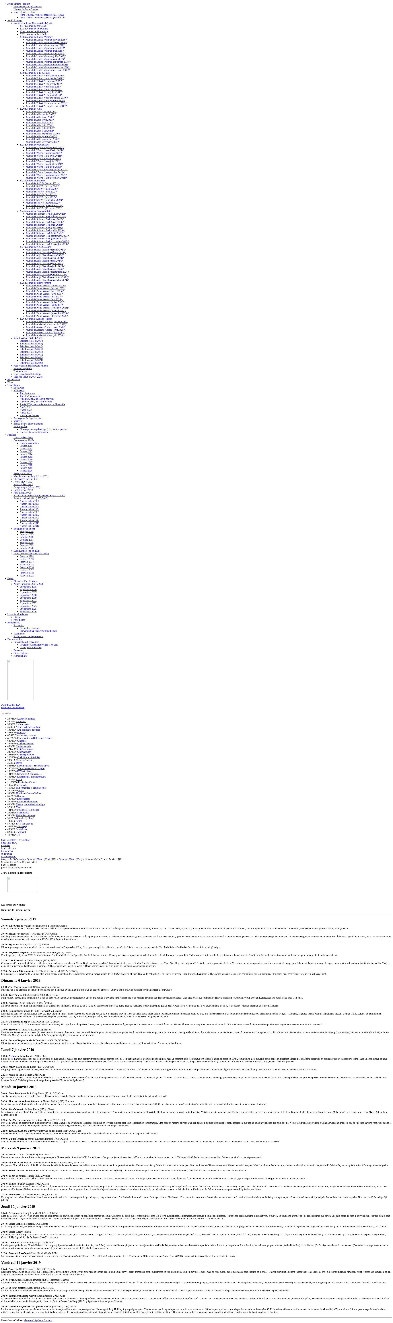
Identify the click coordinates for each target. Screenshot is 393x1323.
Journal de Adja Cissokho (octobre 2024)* (46, 274)
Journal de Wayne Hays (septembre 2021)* (47, 169)
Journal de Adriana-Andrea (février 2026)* (46, 324)
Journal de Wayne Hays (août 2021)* (44, 166)
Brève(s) (21, 732)
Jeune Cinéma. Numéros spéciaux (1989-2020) (42, 17)
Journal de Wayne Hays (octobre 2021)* (45, 172)
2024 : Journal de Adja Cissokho (35, 247)
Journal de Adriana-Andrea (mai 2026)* (45, 332)
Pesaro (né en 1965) (23, 484)
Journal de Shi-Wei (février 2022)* (42, 186)
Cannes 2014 (26, 454)
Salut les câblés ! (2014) (31, 340)
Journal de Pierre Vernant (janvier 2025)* (46, 285)
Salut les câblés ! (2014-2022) (28, 338)
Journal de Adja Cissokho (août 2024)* (45, 269)
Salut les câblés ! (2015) (31, 343)
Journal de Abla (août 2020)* (40, 131)
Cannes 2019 (26, 468)
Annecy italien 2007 (29, 515)
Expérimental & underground (31, 776)
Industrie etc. (13, 622)
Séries (19, 821)
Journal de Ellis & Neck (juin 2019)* (44, 89)
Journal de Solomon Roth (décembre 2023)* (47, 244)
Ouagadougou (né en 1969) (27, 487)
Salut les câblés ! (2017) (31, 349)
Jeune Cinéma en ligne (24, 12)
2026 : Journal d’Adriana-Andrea (36, 318)
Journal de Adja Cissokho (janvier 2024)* (46, 249)
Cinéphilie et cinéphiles (28, 757)
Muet (18, 807)
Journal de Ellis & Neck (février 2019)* (45, 78)
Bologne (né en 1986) (24, 528)
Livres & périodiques (17, 614)
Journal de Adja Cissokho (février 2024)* (46, 252)
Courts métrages (24, 760)
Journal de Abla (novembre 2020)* (43, 139)
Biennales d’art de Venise (26, 581)
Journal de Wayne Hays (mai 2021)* (43, 158)
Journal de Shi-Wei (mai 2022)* (41, 194)
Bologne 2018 (26, 542)
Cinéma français (26, 749)
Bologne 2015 (26, 534)
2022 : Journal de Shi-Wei (32, 180)
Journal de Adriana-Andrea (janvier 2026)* (47, 321)
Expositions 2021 (28, 600)
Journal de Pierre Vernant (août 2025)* (44, 305)
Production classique (30, 628)
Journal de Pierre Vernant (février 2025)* (45, 288)
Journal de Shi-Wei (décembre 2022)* (44, 208)
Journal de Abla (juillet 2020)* (40, 128)
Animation (21, 721)
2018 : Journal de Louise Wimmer (36, 37)
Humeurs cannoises (29, 443)
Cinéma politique (25, 754)
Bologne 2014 (26, 531)
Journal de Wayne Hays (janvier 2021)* (45, 147)
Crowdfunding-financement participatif (38, 631)
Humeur (21, 796)
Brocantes (18, 650)
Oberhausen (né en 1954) (26, 479)
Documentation (14, 639)
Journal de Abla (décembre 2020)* (42, 142)
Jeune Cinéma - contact (18, 3)
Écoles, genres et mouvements (28, 423)
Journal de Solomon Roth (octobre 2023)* (46, 238)
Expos (10, 578)
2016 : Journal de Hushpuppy (34, 31)
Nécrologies (23, 812)
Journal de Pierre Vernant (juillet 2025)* (45, 302)
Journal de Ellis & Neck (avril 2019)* (44, 84)
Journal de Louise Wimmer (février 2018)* (46, 42)
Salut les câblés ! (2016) (31, 346)
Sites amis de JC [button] (9, 842)
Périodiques (19, 620)
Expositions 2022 (28, 603)
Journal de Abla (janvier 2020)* (41, 111)
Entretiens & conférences (29, 774)
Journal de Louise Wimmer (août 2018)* (45, 59)
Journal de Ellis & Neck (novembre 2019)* (47, 103)
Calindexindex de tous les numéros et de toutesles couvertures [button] (9, 851)
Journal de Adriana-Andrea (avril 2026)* (45, 329)
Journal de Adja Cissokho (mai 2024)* (44, 260)
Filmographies (20, 655)
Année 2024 (26, 412)
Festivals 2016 (27, 567)
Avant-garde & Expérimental (27, 418)
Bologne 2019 (26, 545)
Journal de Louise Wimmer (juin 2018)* (45, 53)
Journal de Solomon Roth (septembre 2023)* (47, 236)
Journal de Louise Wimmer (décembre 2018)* (48, 70)
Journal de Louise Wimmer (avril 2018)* (45, 48)
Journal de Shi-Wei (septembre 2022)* (44, 200)
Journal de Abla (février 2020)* (41, 114)
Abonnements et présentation (28, 6)
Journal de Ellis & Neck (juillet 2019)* (44, 92)
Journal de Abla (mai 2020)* (39, 122)
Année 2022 (26, 410)
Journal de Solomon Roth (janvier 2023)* (46, 213)
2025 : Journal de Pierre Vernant (35, 282)
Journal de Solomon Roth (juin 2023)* (44, 227)
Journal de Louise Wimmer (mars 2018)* (45, 45)
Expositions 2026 (28, 611)
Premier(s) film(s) (25, 818)
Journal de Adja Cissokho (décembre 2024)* (47, 280)
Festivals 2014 (27, 562)
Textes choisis (20, 371)
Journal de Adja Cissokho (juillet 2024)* (45, 266)
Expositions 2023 (28, 606)
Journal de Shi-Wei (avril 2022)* (41, 191)
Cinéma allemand (25, 743)
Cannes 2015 (26, 457)
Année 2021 (26, 407)
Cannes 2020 (26, 470)
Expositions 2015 (28, 586)
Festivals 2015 (27, 564)
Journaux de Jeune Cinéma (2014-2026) (33, 23)
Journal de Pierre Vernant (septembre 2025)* (47, 307)
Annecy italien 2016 (29, 526)
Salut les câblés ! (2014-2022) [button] (15, 840)
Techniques (19, 633)
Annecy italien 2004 (29, 509)
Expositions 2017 (28, 592)
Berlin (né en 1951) (23, 473)
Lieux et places (21, 653)
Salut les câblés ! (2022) (31, 363)
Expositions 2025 (28, 608)
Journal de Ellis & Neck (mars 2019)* (44, 81)
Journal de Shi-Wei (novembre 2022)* (44, 205)
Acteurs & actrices (26, 718)
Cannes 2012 (26, 448)
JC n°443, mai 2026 (11, 704)
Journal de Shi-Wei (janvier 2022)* (43, 183)
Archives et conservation (28, 727)
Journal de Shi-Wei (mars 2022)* (42, 189)
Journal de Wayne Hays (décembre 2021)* (46, 178)
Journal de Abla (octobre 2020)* (41, 136)
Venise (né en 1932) (23, 437)
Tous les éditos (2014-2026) (27, 374)
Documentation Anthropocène (34, 432)
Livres (17, 617)
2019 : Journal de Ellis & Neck (35, 73)
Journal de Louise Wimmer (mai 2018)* (45, 50)
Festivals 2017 (27, 570)
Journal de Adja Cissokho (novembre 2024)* (47, 277)
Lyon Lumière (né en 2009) (27, 550)
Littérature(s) (23, 798)
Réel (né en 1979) (22, 492)
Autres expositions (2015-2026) (29, 584)
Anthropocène (20, 426)
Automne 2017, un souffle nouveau (37, 399)
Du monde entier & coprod (31, 768)
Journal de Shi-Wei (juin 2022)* (41, 197)
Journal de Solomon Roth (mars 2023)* (45, 219)
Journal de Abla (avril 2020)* (40, 119)
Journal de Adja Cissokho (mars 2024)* (45, 255)
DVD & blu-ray (25, 771)
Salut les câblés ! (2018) (31, 352)
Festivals (11, 434)
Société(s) (18, 421)
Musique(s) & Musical (28, 810)
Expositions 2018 (28, 595)
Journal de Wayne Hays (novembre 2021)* (46, 175)
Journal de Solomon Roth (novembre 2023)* (47, 241)
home (4, 859)
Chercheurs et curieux (25, 735)
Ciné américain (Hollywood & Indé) (34, 738)
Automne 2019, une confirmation (36, 401)
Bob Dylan (19, 387)
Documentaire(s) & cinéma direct (33, 765)
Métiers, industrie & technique (30, 804)
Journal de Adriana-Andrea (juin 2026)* (45, 335)
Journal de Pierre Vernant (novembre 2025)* (47, 313)
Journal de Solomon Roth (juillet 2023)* (45, 230)
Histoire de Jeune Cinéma (26, 9)
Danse (19, 763)
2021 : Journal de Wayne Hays (34, 144)
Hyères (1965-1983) (23, 481)
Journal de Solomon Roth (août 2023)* (45, 233)
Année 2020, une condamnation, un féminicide (42, 404)
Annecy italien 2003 (29, 506)
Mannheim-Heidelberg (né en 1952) (31, 476)
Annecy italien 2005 (29, 512)
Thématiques (13, 385)
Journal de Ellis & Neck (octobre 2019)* (45, 100)
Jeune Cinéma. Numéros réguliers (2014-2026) (42, 15)
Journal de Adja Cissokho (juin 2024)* (44, 263)
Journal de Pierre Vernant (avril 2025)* (44, 294)
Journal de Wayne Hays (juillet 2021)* (44, 164)
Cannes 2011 (26, 445)
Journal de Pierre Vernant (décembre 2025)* (47, 316)
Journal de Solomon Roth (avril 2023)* (45, 222)
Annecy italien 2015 (29, 523)
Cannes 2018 (26, 465)
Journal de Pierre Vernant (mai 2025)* (44, 296)
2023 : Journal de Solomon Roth (35, 211)
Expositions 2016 (28, 589)
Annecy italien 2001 (29, 503)
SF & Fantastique (24, 823)
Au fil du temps (14, 20)
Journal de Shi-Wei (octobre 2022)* (43, 202)
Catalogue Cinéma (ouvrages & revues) (39, 644)
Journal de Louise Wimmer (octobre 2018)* (47, 64)
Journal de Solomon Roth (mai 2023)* (44, 224)
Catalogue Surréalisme (30, 647)
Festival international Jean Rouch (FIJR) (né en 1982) (39, 495)
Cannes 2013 (26, 451)
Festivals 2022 (27, 575)
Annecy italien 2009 (29, 517)
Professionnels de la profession (28, 636)
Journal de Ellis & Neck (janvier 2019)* (45, 75)
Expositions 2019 (28, 597)
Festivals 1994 (27, 556)
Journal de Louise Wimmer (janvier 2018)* (46, 39)
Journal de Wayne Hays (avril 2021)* (44, 155)
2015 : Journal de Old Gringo (34, 28)
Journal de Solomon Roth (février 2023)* (46, 216)
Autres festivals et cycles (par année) (31, 553)
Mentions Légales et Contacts (38, 1320)
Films (10, 382)
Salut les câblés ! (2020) (31, 357)
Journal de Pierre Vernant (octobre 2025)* (46, 310)
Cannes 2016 (26, 459)
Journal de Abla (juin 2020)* (40, 125)
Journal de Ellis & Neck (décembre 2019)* (46, 106)
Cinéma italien (24, 752)
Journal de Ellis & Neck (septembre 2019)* (47, 97)
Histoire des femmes (29, 415)
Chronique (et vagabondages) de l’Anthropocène (43, 429)
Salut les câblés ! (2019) (31, 354)
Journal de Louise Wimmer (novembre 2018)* (48, 67)
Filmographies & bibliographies (31, 787)
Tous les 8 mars (27, 393)
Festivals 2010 (27, 559)
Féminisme (19, 390)
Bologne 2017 (26, 539)
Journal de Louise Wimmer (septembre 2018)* (48, 61)
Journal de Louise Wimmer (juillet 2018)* (46, 56)
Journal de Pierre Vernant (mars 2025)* (45, 291)
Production (19, 625)
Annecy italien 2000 (29, 501)
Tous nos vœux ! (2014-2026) (28, 376)
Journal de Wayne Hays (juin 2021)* (43, 161)
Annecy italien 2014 (29, 520)
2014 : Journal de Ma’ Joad (33, 26)
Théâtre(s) (21, 832)
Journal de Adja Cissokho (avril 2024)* (45, 258)
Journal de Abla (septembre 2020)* (43, 133)
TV (19, 834)
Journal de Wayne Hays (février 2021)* (45, 150)
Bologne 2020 (26, 548)
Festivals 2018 (27, 573)
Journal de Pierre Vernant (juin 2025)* (44, 299)
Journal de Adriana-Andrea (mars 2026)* (46, 327)
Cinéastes (21, 740)
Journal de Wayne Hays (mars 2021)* (44, 153)
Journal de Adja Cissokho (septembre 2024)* (47, 271)
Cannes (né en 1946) (24, 440)
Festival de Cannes (27, 782)
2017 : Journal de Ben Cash (33, 34)
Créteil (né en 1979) (23, 490)
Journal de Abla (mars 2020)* (40, 117)
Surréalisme (21, 829)
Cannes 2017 (26, 462)
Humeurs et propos (23, 368)
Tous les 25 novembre (30, 396)
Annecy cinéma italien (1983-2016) (31, 498)
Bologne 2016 (26, 537)
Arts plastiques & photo (28, 729)
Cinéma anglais (23, 746)
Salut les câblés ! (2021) (31, 360)
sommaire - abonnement (12, 707)
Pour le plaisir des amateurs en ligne (31, 365)
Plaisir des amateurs (25, 815)
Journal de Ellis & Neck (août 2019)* (44, 95)
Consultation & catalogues (26, 642)
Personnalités (13, 379)
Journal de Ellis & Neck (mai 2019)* (43, 86)
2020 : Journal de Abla (31, 108)
